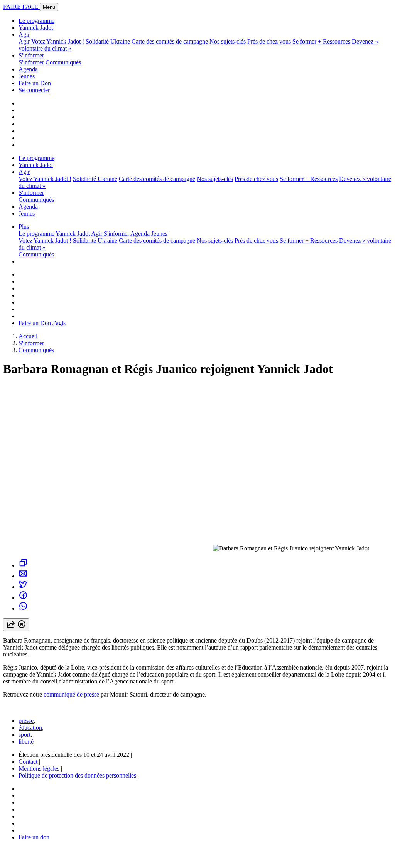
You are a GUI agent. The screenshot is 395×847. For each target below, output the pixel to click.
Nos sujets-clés (227, 41)
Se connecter (34, 90)
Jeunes (27, 76)
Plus (24, 226)
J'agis (59, 323)
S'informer (31, 55)
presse (26, 720)
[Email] (23, 576)
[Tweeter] (23, 587)
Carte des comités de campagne (170, 41)
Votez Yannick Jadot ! (57, 41)
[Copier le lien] (23, 565)
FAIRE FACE (21, 6)
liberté (26, 741)
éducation (30, 727)
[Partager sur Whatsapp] (23, 608)
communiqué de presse (71, 694)
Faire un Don (35, 83)
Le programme (36, 20)
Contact (28, 761)
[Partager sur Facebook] (23, 597)
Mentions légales (39, 768)
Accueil (28, 336)
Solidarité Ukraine (108, 41)
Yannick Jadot (36, 27)
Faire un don (34, 837)
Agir (24, 34)
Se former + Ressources (321, 41)
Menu (49, 7)
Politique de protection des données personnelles (77, 775)
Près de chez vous (269, 41)
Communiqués (63, 62)
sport (24, 734)
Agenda (28, 69)
